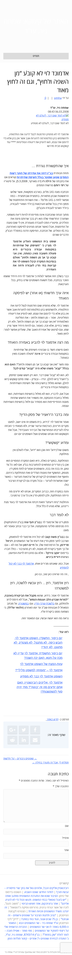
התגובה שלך (61, 786)
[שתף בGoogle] (12, 730)
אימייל (65, 838)
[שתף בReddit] (12, 740)
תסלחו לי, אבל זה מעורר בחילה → (50, 762)
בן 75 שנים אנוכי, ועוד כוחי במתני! (39, 919)
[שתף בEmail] (35, 740)
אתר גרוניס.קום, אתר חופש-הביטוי (40, 903)
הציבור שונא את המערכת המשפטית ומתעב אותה (31, 896)
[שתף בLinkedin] (24, 740)
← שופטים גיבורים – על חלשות (20, 758)
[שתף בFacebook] (35, 730)
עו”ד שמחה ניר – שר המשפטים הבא (38, 923)
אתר (66, 850)
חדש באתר (52, 719)
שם (67, 826)
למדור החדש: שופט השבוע (38, 892)
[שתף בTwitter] (24, 730)
